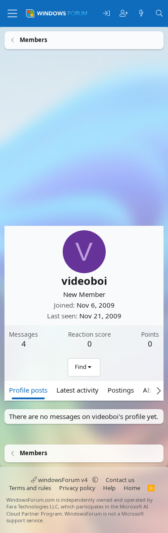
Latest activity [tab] (77, 389)
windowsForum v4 (63, 480)
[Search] (159, 14)
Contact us (120, 480)
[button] (95, 480)
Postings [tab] (121, 389)
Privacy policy (77, 488)
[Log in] (106, 14)
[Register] (124, 14)
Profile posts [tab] (28, 389)
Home (132, 488)
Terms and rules (30, 488)
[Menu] (12, 13)
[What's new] (141, 14)
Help (109, 488)
